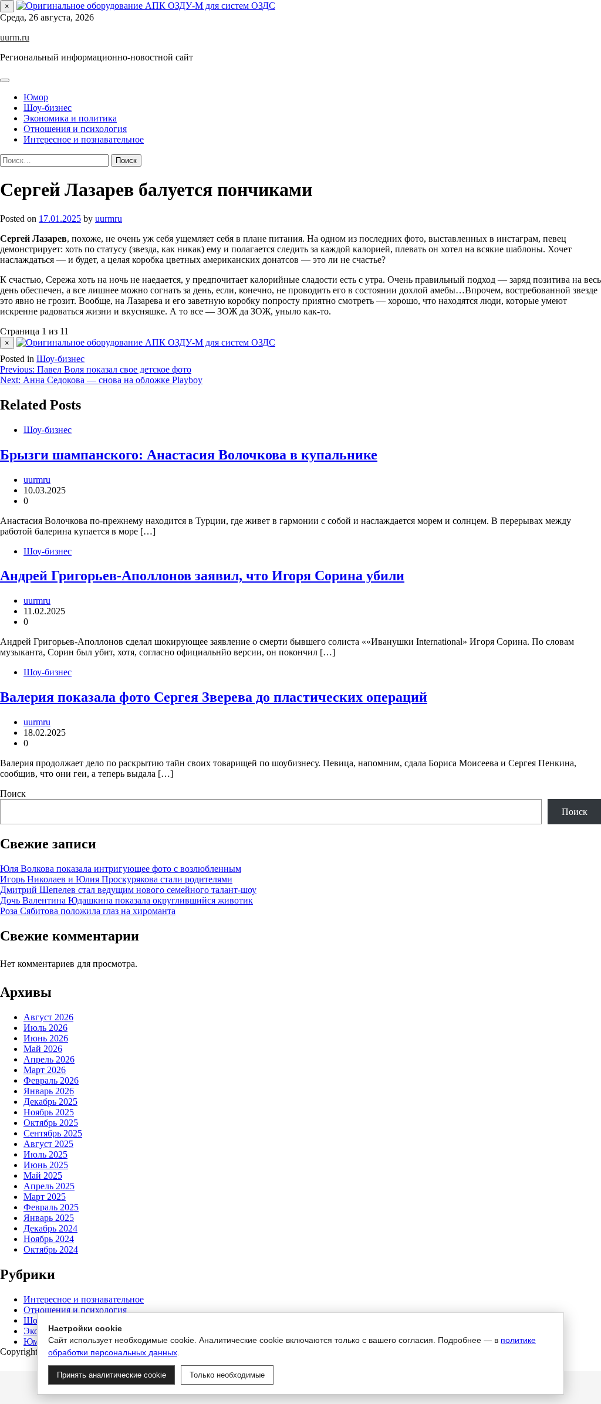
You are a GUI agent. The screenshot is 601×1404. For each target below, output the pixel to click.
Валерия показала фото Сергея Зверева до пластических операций (213, 697)
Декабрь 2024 (50, 1228)
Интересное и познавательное (83, 139)
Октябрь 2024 (50, 1249)
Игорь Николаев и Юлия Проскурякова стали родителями (116, 879)
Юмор (35, 97)
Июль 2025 (45, 1154)
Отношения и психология (75, 129)
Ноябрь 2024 (48, 1239)
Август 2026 (48, 1017)
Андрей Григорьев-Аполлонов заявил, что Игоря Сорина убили (202, 575)
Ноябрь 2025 (48, 1112)
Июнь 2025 (45, 1165)
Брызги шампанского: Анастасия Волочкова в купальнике (188, 454)
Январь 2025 (48, 1218)
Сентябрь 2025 (52, 1133)
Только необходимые (227, 1375)
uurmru (108, 219)
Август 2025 (48, 1144)
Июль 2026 (45, 1028)
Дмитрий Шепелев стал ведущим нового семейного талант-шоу (128, 890)
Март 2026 (44, 1070)
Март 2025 (44, 1197)
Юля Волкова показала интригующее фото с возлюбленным (120, 869)
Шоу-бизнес (47, 108)
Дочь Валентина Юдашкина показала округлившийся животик (126, 900)
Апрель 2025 (49, 1186)
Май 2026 (42, 1049)
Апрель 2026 (49, 1059)
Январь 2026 (48, 1091)
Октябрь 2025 (50, 1123)
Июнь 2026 (45, 1038)
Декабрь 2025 (50, 1102)
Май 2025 (42, 1175)
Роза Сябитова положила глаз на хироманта (87, 911)
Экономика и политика (70, 118)
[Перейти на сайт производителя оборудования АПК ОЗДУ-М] (145, 6)
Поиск (13, 794)
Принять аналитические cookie (111, 1375)
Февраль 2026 (51, 1080)
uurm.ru (14, 37)
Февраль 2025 (51, 1207)
